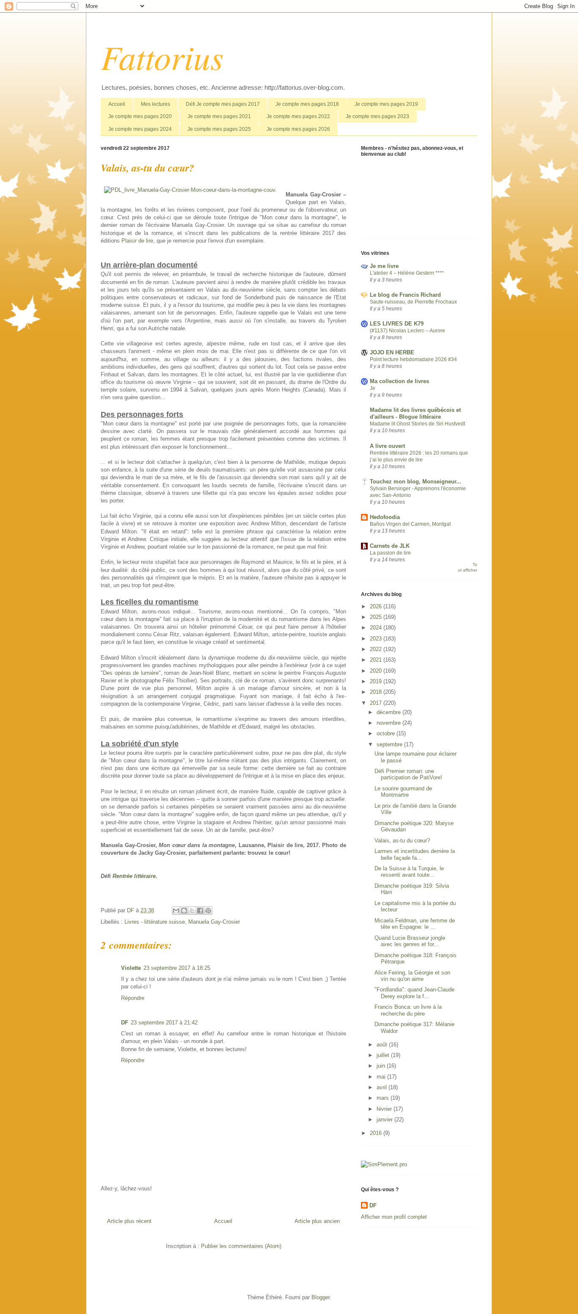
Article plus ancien (317, 1221)
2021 (376, 660)
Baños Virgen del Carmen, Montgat (410, 524)
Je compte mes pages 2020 (140, 116)
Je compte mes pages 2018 (307, 104)
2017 (376, 703)
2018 (376, 692)
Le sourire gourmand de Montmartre (403, 791)
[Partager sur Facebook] (200, 910)
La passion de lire (390, 553)
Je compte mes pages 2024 (140, 129)
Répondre (132, 998)
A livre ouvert (387, 446)
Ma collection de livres (399, 381)
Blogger (320, 1297)
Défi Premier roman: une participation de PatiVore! (408, 774)
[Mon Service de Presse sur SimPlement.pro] (384, 1164)
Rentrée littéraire (134, 876)
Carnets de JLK (390, 546)
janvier (385, 1119)
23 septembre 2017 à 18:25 (176, 968)
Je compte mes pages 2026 (298, 129)
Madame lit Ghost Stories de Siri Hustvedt (417, 424)
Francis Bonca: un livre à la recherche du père (408, 1010)
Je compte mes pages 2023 (377, 116)
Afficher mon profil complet (394, 1217)
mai (382, 1077)
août (383, 1044)
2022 (376, 649)
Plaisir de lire (137, 240)
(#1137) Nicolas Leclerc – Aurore (407, 331)
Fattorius (162, 56)
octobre (386, 733)
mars (384, 1098)
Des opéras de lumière (131, 673)
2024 (376, 627)
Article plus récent (129, 1221)
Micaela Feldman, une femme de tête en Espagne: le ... (414, 923)
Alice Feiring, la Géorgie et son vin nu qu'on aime (412, 976)
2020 (376, 671)
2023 (376, 638)
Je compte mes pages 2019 (386, 104)
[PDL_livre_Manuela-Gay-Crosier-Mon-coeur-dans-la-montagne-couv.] (190, 190)
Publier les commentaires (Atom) (241, 1246)
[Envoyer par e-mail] (176, 910)
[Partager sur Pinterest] (208, 910)
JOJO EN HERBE (392, 352)
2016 (376, 1133)
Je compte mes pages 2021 (219, 116)
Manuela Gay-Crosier (214, 922)
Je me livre (384, 266)
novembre (389, 723)
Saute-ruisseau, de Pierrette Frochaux (413, 302)
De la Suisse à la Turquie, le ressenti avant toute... (409, 871)
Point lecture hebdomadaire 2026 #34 (413, 359)
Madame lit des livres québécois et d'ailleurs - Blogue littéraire (415, 413)
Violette (131, 968)
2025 (376, 617)
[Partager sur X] (192, 910)
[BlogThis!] (184, 910)
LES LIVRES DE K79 (397, 323)
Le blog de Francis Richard (405, 295)
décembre (389, 712)
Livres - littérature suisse (154, 922)
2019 (376, 681)
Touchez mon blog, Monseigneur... (415, 481)
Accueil (116, 104)
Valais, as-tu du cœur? (402, 840)
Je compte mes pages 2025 (219, 129)
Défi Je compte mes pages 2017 (223, 104)
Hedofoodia (385, 517)
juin (382, 1066)
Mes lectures (155, 104)
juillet (384, 1055)
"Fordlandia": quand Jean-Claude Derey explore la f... (414, 992)
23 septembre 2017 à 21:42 (164, 1022)
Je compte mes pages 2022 (298, 116)
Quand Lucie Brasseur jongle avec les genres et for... (409, 941)
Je (372, 388)
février (385, 1109)
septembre (390, 744)
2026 (376, 606)
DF (124, 1022)
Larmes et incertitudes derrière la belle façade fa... (414, 854)
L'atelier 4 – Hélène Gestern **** (407, 273)
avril (382, 1087)
